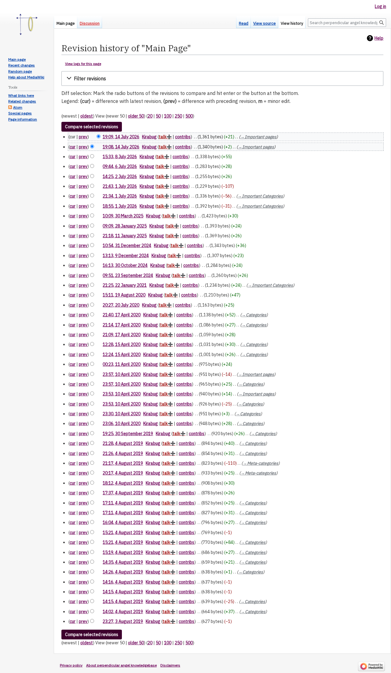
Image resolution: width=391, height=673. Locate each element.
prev (83, 137)
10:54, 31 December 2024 (127, 245)
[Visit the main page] (26, 24)
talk (162, 137)
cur (72, 147)
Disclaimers (170, 665)
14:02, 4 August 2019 (123, 611)
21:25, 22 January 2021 (125, 285)
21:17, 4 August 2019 (123, 463)
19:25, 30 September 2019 (128, 433)
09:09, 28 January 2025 (125, 226)
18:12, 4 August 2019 (123, 483)
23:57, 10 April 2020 (122, 374)
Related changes (22, 101)
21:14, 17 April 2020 (122, 325)
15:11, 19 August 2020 (124, 295)
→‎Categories (254, 315)
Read (243, 23)
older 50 (136, 116)
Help (379, 38)
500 (189, 116)
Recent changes (21, 65)
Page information (22, 119)
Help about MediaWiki (26, 77)
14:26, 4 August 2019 (123, 572)
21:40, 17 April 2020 (122, 315)
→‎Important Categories (260, 196)
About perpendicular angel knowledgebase (121, 665)
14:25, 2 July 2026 (120, 176)
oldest (86, 116)
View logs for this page (83, 63)
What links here (21, 95)
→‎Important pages (258, 137)
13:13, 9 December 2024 (126, 255)
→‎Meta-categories (260, 463)
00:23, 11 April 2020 (122, 364)
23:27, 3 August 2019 (123, 621)
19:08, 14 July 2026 (121, 147)
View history (292, 23)
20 (150, 116)
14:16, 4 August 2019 (123, 582)
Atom (17, 107)
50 (158, 116)
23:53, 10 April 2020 (122, 394)
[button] (222, 79)
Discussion (90, 23)
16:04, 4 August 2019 (123, 522)
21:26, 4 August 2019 (123, 453)
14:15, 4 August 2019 (123, 592)
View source (264, 23)
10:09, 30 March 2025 (123, 216)
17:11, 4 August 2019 (123, 503)
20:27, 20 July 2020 (121, 305)
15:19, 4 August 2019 (123, 552)
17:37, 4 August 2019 (123, 493)
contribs (183, 137)
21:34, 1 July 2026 (120, 196)
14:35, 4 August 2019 (123, 562)
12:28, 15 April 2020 (122, 344)
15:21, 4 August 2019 (123, 532)
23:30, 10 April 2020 (122, 414)
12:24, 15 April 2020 (122, 354)
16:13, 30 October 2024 (125, 265)
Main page (66, 23)
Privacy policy (71, 665)
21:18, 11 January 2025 (125, 235)
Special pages (20, 113)
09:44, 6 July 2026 (120, 166)
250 (178, 116)
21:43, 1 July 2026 (120, 186)
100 (167, 116)
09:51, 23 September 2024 (128, 275)
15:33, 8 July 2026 (120, 156)
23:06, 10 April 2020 (122, 423)
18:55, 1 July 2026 (120, 206)
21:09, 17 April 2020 (122, 334)
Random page (20, 71)
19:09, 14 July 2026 (121, 137)
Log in (380, 6)
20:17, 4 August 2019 (123, 473)
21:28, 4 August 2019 (123, 443)
